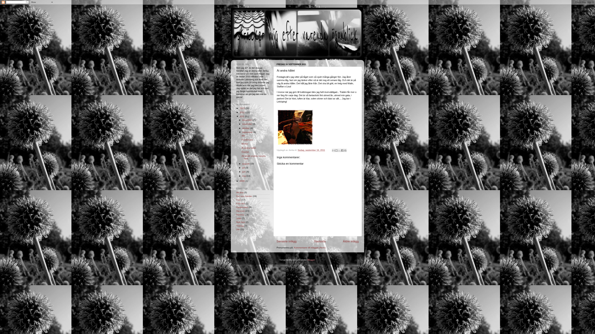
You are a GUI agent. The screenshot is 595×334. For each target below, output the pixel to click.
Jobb (238, 218)
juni (244, 172)
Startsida (320, 241)
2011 (242, 116)
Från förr (240, 203)
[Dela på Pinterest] (345, 150)
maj (244, 176)
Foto (238, 200)
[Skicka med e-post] (333, 150)
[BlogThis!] (336, 150)
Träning (240, 226)
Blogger (311, 260)
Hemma (240, 215)
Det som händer (244, 196)
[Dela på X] (339, 150)
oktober (246, 128)
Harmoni (240, 211)
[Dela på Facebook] (342, 150)
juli (243, 168)
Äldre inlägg (351, 241)
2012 (242, 112)
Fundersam (247, 140)
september (247, 132)
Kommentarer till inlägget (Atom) (310, 248)
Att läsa (240, 192)
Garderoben (242, 207)
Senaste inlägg (287, 241)
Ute (238, 229)
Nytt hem (240, 222)
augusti (246, 164)
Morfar (245, 144)
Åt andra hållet (249, 148)
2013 (242, 108)
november (247, 124)
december (247, 120)
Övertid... (246, 152)
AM (243, 136)
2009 (242, 181)
